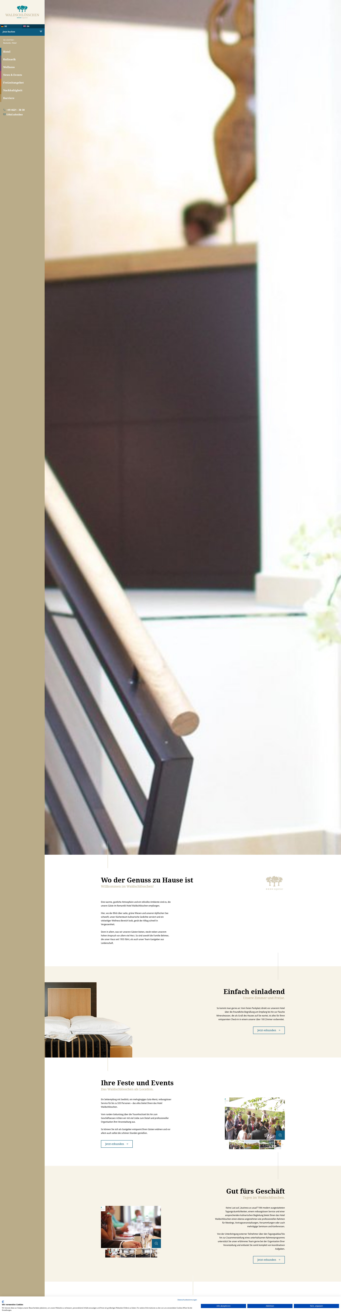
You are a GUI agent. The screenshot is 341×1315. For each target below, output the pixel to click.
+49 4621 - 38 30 (16, 110)
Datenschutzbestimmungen (187, 1300)
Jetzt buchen (9, 31)
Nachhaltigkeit (12, 90)
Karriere (8, 98)
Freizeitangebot (13, 82)
